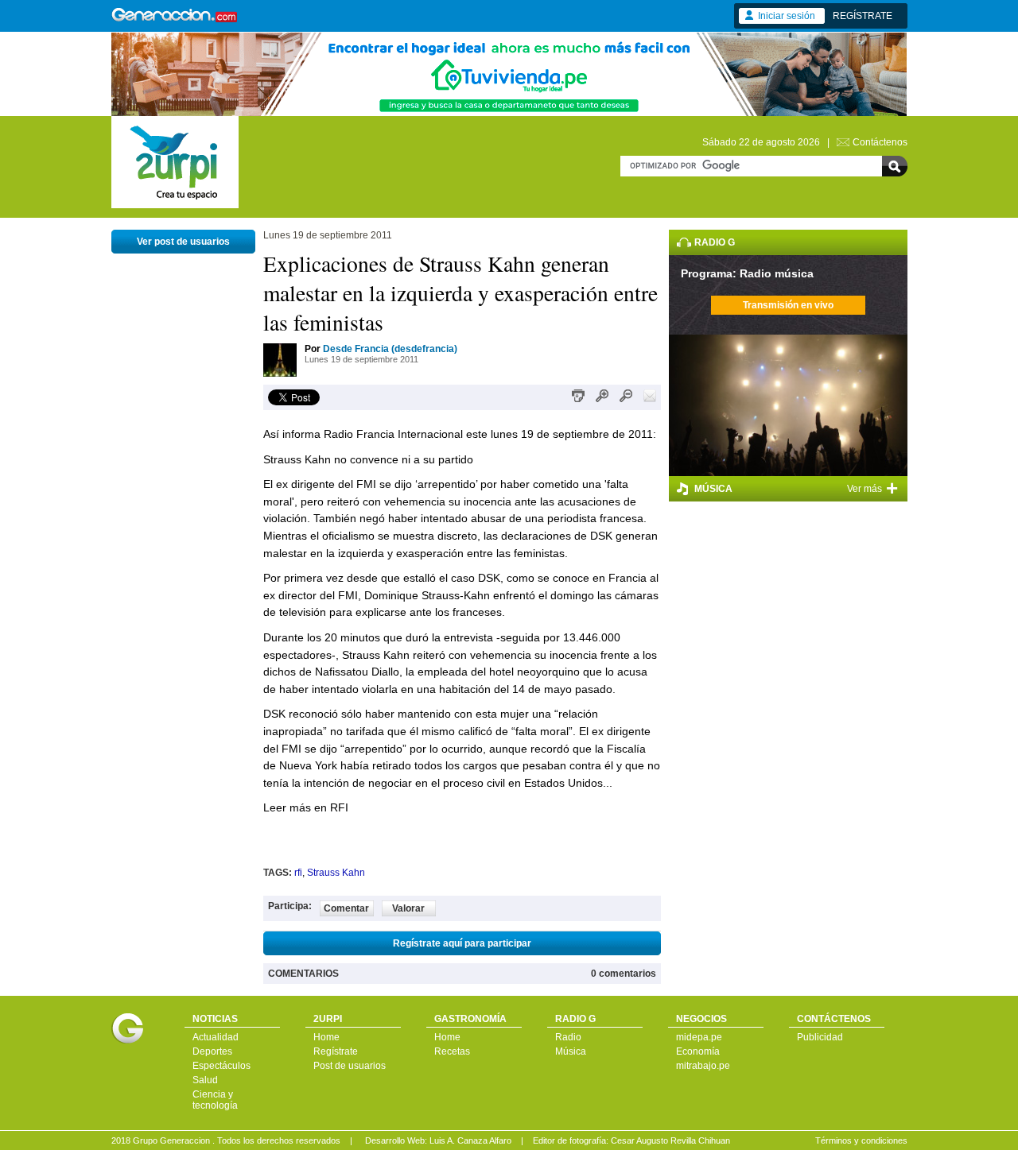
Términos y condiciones (861, 1140)
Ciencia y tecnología (215, 1100)
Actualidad (215, 1037)
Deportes (212, 1051)
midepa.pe (699, 1037)
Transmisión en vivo (788, 305)
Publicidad (820, 1037)
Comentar (346, 908)
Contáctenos (880, 142)
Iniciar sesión (786, 15)
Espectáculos (221, 1065)
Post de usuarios (349, 1065)
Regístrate (335, 1051)
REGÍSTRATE (862, 15)
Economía (698, 1051)
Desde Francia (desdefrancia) (390, 348)
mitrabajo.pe (703, 1065)
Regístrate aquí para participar (462, 943)
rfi (298, 872)
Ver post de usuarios (183, 241)
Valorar (408, 908)
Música (570, 1051)
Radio (568, 1037)
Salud (205, 1080)
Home (326, 1037)
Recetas (452, 1051)
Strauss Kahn (336, 872)
